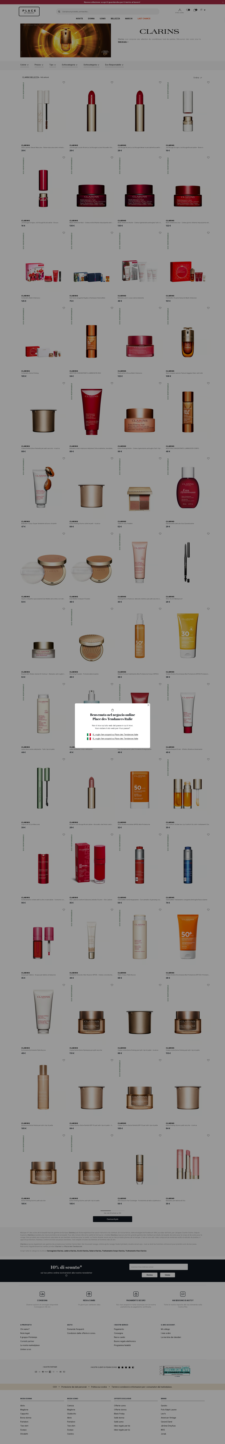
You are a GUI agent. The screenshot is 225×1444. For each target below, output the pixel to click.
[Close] (148, 705)
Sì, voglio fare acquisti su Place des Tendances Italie (115, 734)
